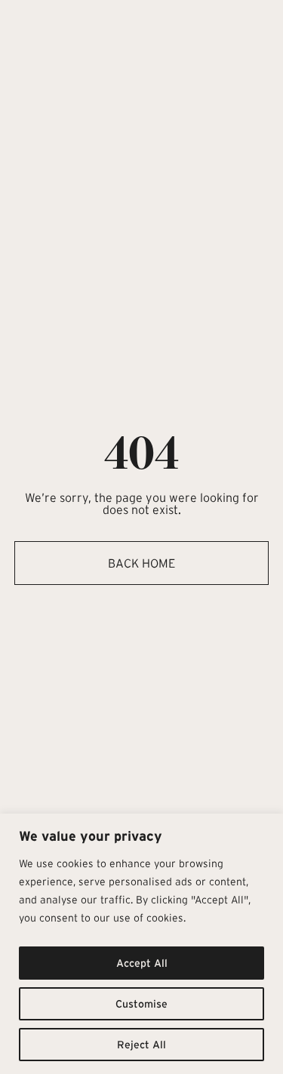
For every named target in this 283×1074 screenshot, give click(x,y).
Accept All (142, 963)
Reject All (141, 1045)
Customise (141, 1004)
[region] (141, 944)
